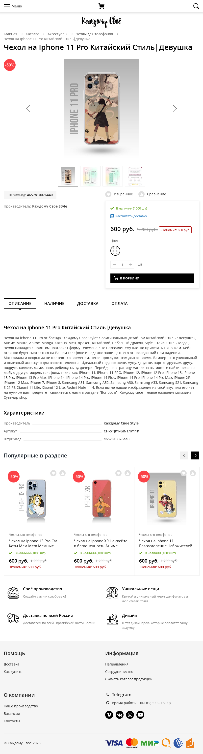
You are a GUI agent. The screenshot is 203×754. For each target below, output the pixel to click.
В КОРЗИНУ (129, 278)
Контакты (12, 721)
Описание (19, 303)
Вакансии (12, 713)
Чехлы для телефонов (94, 33)
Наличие (54, 303)
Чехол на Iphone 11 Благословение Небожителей (165, 543)
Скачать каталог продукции (128, 679)
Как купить (13, 671)
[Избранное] (53, 473)
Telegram (121, 694)
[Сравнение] (62, 473)
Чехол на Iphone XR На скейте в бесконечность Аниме (100, 543)
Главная (10, 33)
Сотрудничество (119, 671)
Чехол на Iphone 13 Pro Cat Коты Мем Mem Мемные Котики (33, 543)
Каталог (32, 33)
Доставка (88, 303)
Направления (116, 664)
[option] (36, 521)
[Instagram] (130, 715)
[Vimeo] (109, 715)
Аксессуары (57, 33)
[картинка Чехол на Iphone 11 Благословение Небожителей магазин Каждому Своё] (167, 499)
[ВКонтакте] (120, 715)
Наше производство (21, 706)
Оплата (119, 303)
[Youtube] (140, 715)
